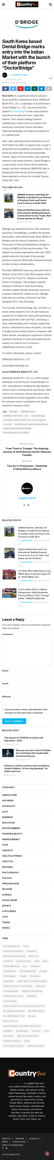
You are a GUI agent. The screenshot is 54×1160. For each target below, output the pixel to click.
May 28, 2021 (11, 775)
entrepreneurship (28, 971)
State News (9, 911)
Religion (7, 889)
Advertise (20, 1138)
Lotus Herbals (10, 1001)
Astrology (8, 806)
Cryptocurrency (23, 961)
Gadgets (7, 850)
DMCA (5, 1141)
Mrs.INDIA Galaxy (36, 1011)
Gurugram (35, 976)
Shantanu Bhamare (12, 1041)
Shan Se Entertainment (27, 1036)
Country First (20, 75)
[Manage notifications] (47, 1153)
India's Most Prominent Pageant (32, 981)
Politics (7, 878)
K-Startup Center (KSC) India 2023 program (25, 420)
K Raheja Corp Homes (13, 996)
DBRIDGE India (28, 412)
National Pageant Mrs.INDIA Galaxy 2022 (22, 1026)
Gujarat (23, 976)
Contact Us (34, 1138)
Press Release (10, 883)
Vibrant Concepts (36, 1046)
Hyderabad (8, 981)
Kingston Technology (32, 991)
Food (5, 845)
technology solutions (14, 1046)
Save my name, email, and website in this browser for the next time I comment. (26, 711)
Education (8, 822)
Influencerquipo (11, 991)
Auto (5, 811)
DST (25, 966)
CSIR (37, 961)
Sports (6, 905)
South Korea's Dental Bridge (17, 428)
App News (8, 800)
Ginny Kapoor (10, 976)
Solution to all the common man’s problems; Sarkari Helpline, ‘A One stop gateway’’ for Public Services (27, 768)
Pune (46, 1031)
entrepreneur (10, 971)
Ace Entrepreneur (12, 946)
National (7, 867)
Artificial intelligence (13, 951)
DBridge (13, 412)
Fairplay (43, 971)
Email (6, 683)
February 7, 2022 (13, 744)
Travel (6, 922)
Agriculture (9, 795)
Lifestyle (7, 861)
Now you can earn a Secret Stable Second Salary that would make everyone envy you (33, 753)
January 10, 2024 (14, 79)
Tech (5, 916)
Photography (10, 872)
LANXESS (31, 996)
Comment (8, 634)
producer (36, 1031)
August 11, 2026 (42, 602)
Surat (26, 1041)
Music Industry (10, 1021)
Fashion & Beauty (12, 833)
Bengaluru (31, 951)
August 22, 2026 (25, 206)
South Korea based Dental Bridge (31, 424)
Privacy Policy (19, 1141)
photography (22, 1031)
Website (6, 696)
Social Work (9, 900)
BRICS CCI (33, 956)
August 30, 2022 (24, 759)
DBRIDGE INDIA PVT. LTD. (16, 416)
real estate (9, 1036)
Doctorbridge (18, 111)
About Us (6, 1138)
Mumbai (32, 1016)
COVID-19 (8, 961)
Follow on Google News (12, 1145)
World (6, 928)
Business (7, 817)
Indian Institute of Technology (18, 986)
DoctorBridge (38, 416)
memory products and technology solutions (24, 1006)
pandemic (8, 1031)
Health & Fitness (12, 856)
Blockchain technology (14, 956)
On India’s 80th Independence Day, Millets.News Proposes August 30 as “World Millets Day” (34, 573)
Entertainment (11, 828)
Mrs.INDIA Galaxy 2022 (14, 1016)
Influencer (40, 986)
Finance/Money (11, 839)
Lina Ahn (8, 424)
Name (6, 670)
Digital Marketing (11, 966)
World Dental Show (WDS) (16, 433)
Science (7, 894)
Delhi (45, 961)
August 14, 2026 (25, 222)
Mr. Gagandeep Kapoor (14, 1011)
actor (26, 946)
